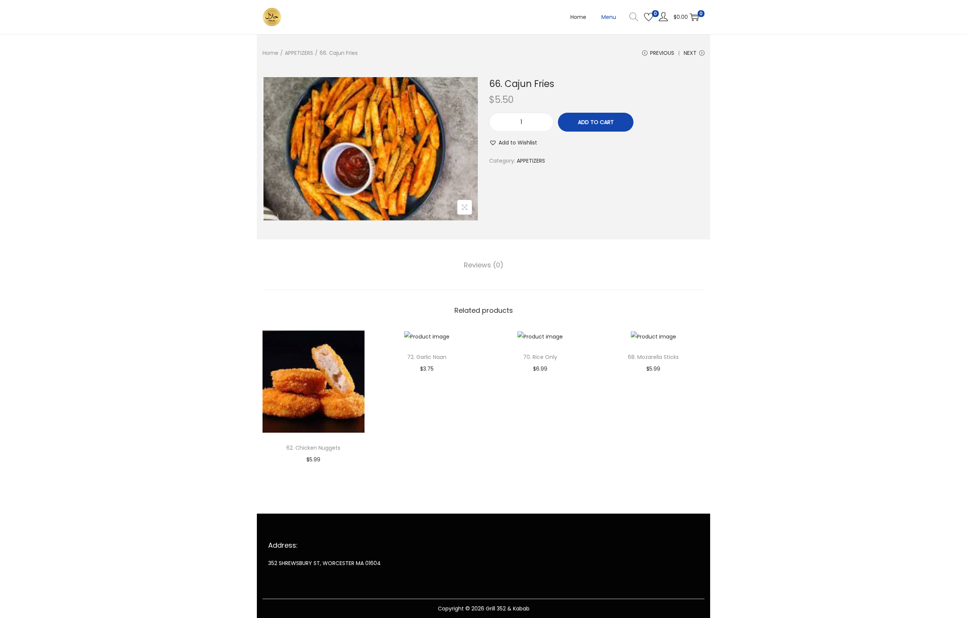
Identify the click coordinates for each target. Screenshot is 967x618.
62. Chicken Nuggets (313, 448)
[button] (513, 142)
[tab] (484, 265)
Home (270, 53)
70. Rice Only (540, 357)
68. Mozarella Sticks (653, 357)
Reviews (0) (484, 265)
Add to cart (596, 122)
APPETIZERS (299, 53)
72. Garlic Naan (426, 357)
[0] (648, 17)
